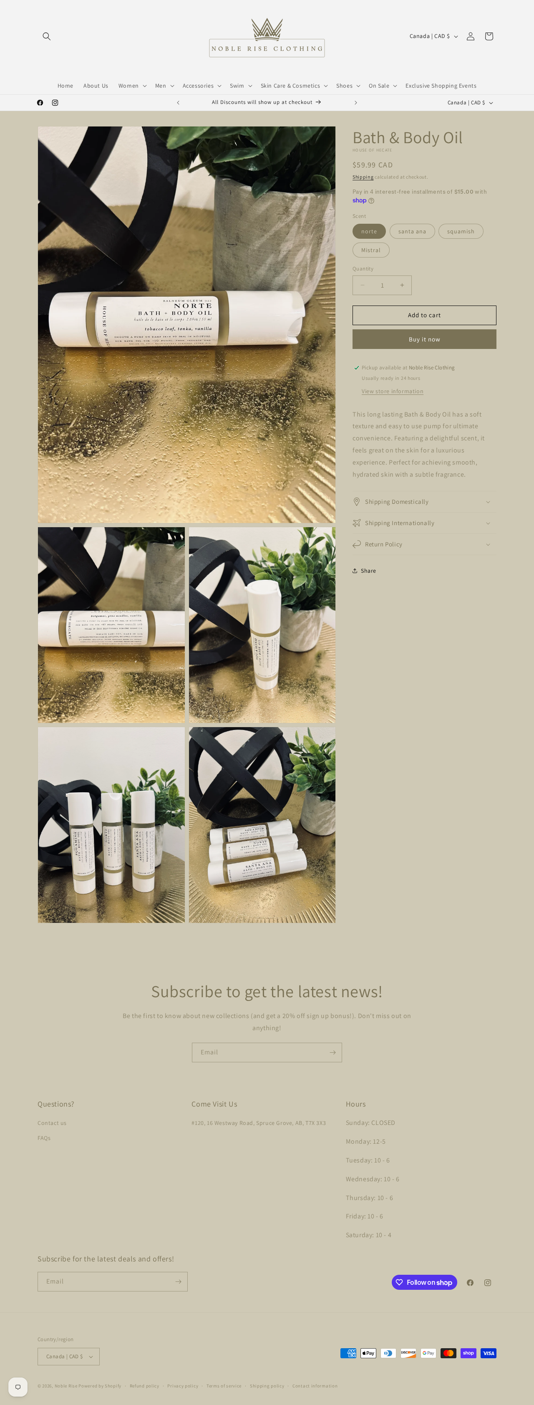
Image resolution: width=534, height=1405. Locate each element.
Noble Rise (66, 1386)
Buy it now (425, 339)
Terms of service (224, 1385)
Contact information (315, 1385)
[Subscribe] (332, 1052)
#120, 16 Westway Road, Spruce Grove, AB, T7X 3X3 (258, 1123)
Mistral (371, 250)
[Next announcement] (356, 103)
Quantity (363, 268)
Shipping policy (267, 1385)
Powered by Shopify (99, 1386)
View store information (392, 391)
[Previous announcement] (178, 103)
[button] (47, 36)
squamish (461, 231)
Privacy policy (182, 1385)
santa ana (412, 231)
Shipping (363, 177)
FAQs (44, 1137)
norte (369, 231)
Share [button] (368, 570)
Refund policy (144, 1385)
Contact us (52, 1123)
